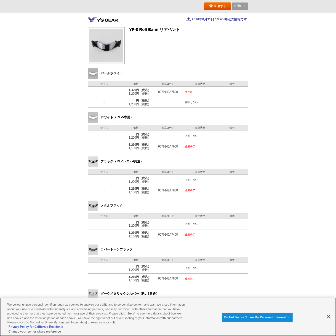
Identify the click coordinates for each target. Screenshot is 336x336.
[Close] (329, 317)
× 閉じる (240, 6)
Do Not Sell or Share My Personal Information (257, 317)
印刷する (220, 6)
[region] (168, 317)
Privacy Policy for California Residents (35, 327)
